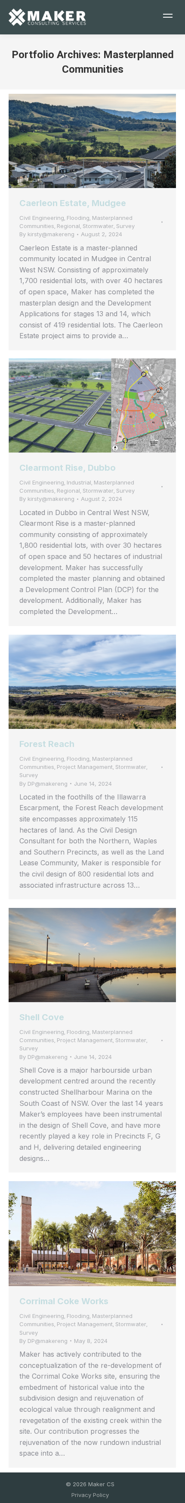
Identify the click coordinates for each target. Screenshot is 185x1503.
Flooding (78, 217)
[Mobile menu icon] (167, 17)
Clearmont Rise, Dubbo (67, 468)
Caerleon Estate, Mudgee (72, 203)
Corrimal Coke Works (63, 1301)
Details (104, 141)
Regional (68, 225)
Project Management (85, 766)
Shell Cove (41, 1017)
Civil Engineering (41, 217)
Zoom (80, 141)
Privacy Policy (90, 1494)
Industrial (79, 482)
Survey (125, 225)
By (46, 234)
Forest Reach (46, 744)
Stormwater (98, 225)
